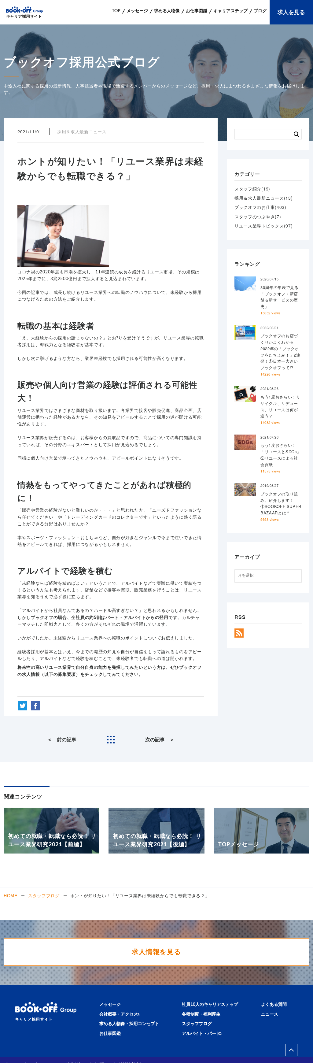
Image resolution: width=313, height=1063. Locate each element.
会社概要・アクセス (118, 1014)
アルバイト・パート (201, 1034)
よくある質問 (274, 1004)
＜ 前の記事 (61, 739)
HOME (10, 895)
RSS (239, 633)
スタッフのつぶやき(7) (257, 216)
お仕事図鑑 (110, 1034)
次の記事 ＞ (160, 739)
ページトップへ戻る (291, 1050)
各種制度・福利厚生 (201, 1014)
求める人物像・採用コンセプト (129, 1024)
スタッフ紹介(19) (252, 189)
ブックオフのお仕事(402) (260, 207)
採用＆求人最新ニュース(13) (263, 198)
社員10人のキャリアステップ (210, 1004)
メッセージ (110, 1004)
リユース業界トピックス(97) (263, 226)
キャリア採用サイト (24, 17)
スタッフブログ (44, 895)
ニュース (269, 1014)
